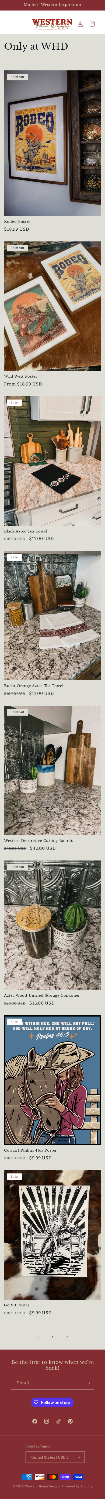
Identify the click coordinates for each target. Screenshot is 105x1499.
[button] (92, 24)
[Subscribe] (88, 1383)
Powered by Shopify (77, 1486)
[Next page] (67, 1336)
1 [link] (38, 1336)
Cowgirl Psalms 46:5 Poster (30, 1150)
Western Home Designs (43, 1486)
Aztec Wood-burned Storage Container (42, 995)
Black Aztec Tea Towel (25, 531)
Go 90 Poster (17, 1305)
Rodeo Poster (17, 222)
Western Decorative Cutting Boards (38, 841)
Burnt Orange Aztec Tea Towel (33, 686)
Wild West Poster (20, 376)
